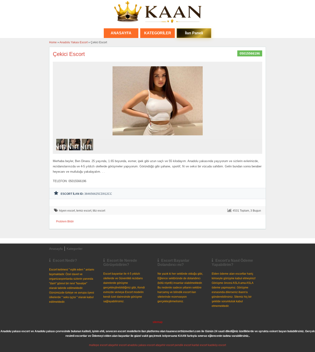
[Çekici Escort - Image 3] (88, 151)
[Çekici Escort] (157, 136)
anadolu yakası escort (141, 345)
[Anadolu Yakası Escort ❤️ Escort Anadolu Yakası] (157, 12)
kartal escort (199, 345)
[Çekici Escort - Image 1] (62, 151)
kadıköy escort (217, 345)
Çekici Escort (69, 54)
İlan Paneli (194, 33)
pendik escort (183, 345)
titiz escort (99, 210)
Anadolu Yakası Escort (73, 42)
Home (53, 42)
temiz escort (83, 210)
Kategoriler (157, 33)
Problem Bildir (65, 221)
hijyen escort (67, 210)
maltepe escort (98, 345)
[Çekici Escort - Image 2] (75, 151)
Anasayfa (56, 248)
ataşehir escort (117, 345)
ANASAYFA (121, 33)
